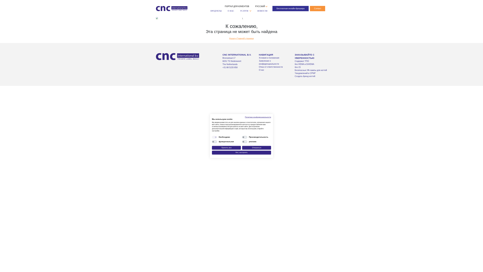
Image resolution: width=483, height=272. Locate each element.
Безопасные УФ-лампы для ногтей (311, 70)
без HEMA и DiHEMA (304, 64)
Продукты (216, 11)
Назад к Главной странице (241, 38)
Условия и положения (269, 58)
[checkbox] (214, 137)
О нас (231, 11)
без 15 (298, 67)
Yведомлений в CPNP (305, 73)
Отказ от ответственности (271, 67)
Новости (262, 11)
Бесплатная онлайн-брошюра (291, 8)
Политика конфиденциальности (258, 117)
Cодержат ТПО (302, 61)
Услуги (244, 11)
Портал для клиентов (237, 6)
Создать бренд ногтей (305, 76)
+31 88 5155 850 (230, 67)
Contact (317, 8)
